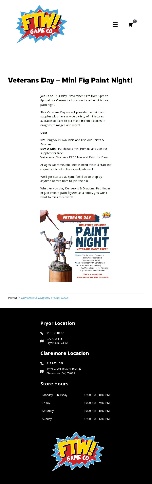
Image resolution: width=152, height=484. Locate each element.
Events (55, 298)
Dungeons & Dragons (35, 298)
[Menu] (115, 25)
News (64, 298)
